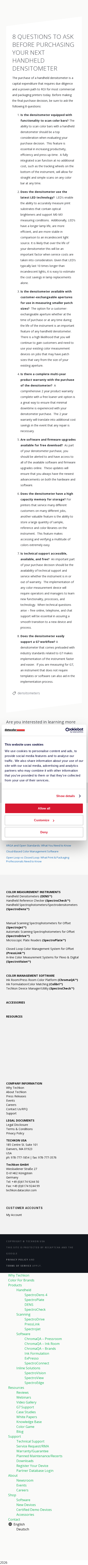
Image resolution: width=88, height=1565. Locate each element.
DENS (29, 1304)
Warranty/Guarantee (32, 1451)
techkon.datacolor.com (21, 1190)
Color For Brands (21, 1280)
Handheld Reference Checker (38, 900)
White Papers (26, 1417)
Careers (11, 1105)
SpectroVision (35, 1373)
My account (14, 1215)
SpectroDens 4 (36, 1295)
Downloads (25, 1461)
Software (23, 1334)
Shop (12, 1495)
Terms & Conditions (19, 1129)
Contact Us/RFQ (17, 1109)
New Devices (26, 1505)
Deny (44, 832)
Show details (65, 796)
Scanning (23, 1314)
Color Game (25, 1426)
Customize (41, 820)
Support (11, 1113)
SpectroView (34, 1378)
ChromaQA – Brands (40, 1348)
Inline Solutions (28, 1368)
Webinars (23, 1397)
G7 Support (25, 1407)
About (13, 1475)
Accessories (25, 1514)
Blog (20, 1431)
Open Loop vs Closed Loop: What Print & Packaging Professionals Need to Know (37, 859)
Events (10, 1100)
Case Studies (26, 1412)
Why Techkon (15, 1088)
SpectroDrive (35, 1319)
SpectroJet (33, 1329)
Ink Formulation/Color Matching (34, 984)
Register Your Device (32, 1465)
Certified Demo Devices (34, 1509)
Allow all (44, 808)
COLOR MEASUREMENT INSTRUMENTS (33, 892)
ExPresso (32, 1358)
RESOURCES (14, 1016)
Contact (14, 1519)
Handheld (23, 1290)
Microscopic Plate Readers (36, 940)
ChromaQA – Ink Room (42, 1343)
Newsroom (24, 1480)
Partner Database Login (34, 1470)
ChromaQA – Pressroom (43, 1339)
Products (15, 1285)
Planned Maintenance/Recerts (39, 1456)
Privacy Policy (15, 1133)
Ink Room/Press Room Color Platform (42, 980)
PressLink (32, 1324)
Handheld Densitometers (29, 896)
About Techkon (16, 1092)
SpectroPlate (34, 1299)
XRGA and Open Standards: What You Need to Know (38, 845)
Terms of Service (19, 1265)
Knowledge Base (29, 1422)
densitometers (29, 693)
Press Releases (16, 1096)
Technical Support (30, 1441)
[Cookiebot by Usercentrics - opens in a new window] (65, 730)
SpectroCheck (35, 1309)
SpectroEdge (34, 1382)
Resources (16, 1387)
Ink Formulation (37, 1353)
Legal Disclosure (17, 1125)
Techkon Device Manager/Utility (40, 988)
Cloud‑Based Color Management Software (32, 851)
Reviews (22, 1392)
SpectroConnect (37, 1363)
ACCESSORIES (15, 1002)
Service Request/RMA (32, 1446)
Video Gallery (26, 1402)
